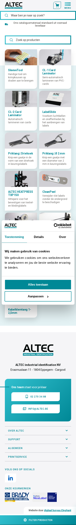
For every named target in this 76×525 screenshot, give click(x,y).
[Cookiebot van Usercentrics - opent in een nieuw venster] (54, 225)
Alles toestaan (38, 284)
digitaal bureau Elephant (57, 510)
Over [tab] (62, 237)
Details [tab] (39, 237)
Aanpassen (36, 296)
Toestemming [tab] (14, 237)
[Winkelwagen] (57, 5)
